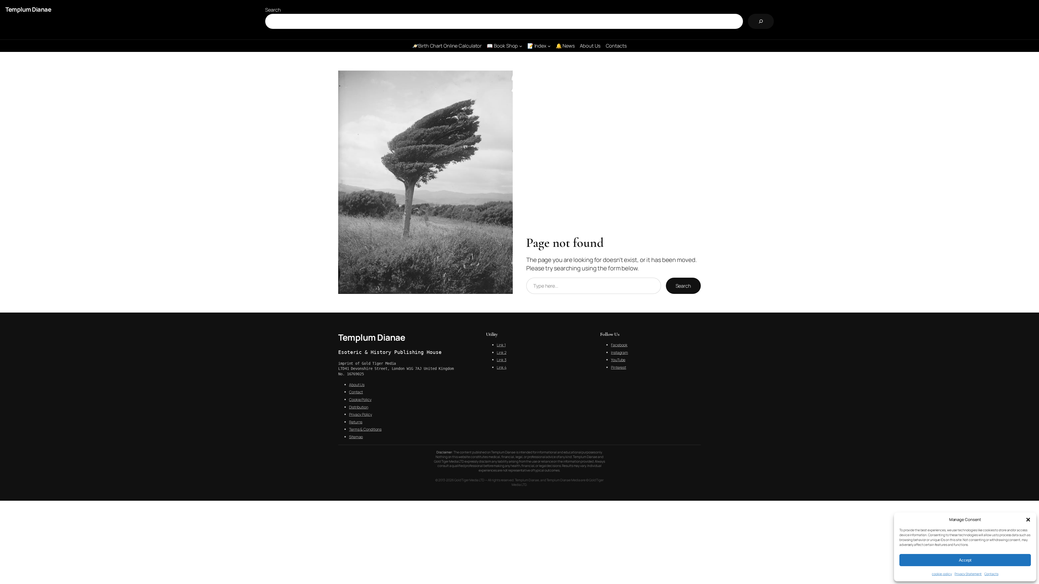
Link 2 (501, 352)
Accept (965, 560)
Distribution (358, 407)
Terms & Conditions (365, 429)
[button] (1028, 519)
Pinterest (618, 367)
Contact (356, 391)
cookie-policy (942, 574)
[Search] (761, 21)
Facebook (619, 344)
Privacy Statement (968, 574)
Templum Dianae (28, 9)
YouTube (618, 359)
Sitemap (356, 436)
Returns (355, 421)
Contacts (991, 574)
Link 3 (501, 359)
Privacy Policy (360, 414)
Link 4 (501, 367)
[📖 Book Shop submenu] (520, 45)
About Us (356, 384)
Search (273, 9)
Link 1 (501, 344)
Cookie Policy (360, 399)
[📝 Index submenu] (549, 45)
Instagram (619, 352)
